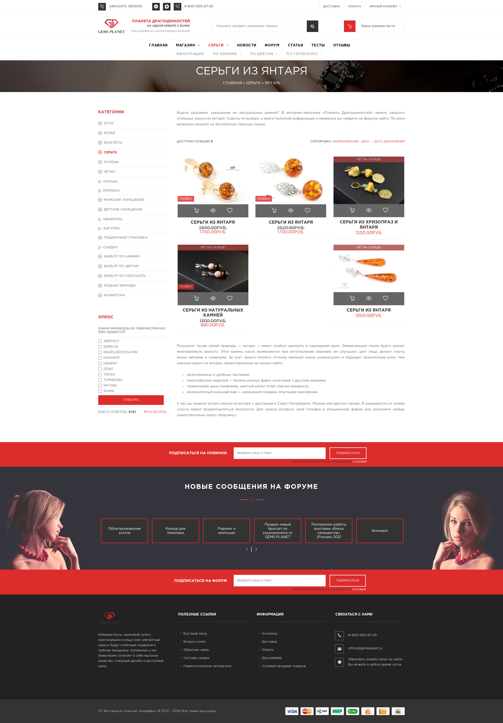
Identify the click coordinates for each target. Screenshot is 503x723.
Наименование (346, 141)
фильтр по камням (121, 256)
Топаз (109, 374)
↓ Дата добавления (388, 141)
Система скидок (196, 658)
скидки (110, 247)
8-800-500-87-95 (198, 6)
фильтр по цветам (121, 266)
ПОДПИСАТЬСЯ (347, 453)
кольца (110, 181)
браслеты (113, 142)
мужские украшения (124, 200)
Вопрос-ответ (194, 641)
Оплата (354, 6)
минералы (112, 219)
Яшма (108, 391)
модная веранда (119, 285)
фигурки (111, 228)
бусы (109, 123)
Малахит (111, 357)
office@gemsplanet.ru (365, 648)
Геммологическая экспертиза (207, 666)
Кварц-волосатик (120, 352)
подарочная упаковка (125, 237)
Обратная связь (196, 650)
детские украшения (123, 209)
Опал (108, 369)
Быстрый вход (195, 633)
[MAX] (167, 6)
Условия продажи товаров (284, 666)
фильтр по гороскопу (125, 276)
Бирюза (110, 346)
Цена (365, 141)
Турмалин (112, 380)
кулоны (111, 162)
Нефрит (110, 363)
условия (360, 462)
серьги (216, 45)
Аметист (111, 341)
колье (109, 133)
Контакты (269, 633)
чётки (109, 171)
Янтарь (110, 385)
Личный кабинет (383, 6)
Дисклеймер (272, 658)
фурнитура (114, 295)
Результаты (155, 412)
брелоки (111, 190)
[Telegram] (156, 6)
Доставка (331, 6)
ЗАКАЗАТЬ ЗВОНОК (125, 6)
